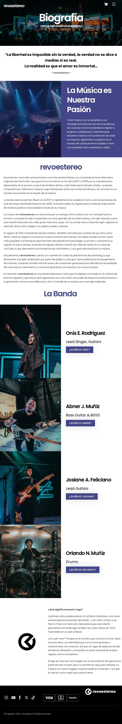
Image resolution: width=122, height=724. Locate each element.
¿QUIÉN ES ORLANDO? (82, 569)
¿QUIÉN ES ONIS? (79, 349)
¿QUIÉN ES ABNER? (80, 423)
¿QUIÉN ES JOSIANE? (81, 496)
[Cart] (106, 4)
